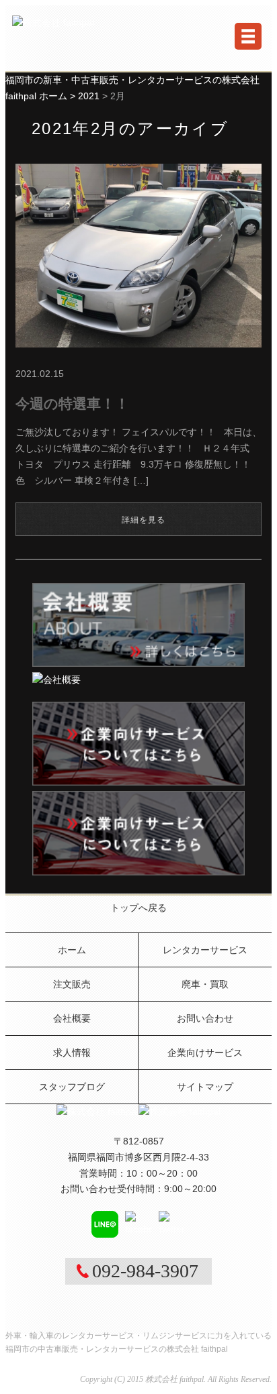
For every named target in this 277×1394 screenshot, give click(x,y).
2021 (89, 96)
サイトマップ (205, 1086)
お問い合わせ (205, 1018)
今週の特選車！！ (72, 403)
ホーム (72, 950)
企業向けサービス (205, 1052)
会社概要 (72, 1018)
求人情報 (72, 1052)
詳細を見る (144, 520)
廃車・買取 (205, 984)
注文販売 (72, 984)
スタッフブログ (72, 1086)
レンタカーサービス (205, 950)
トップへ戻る (138, 907)
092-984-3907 (145, 1271)
